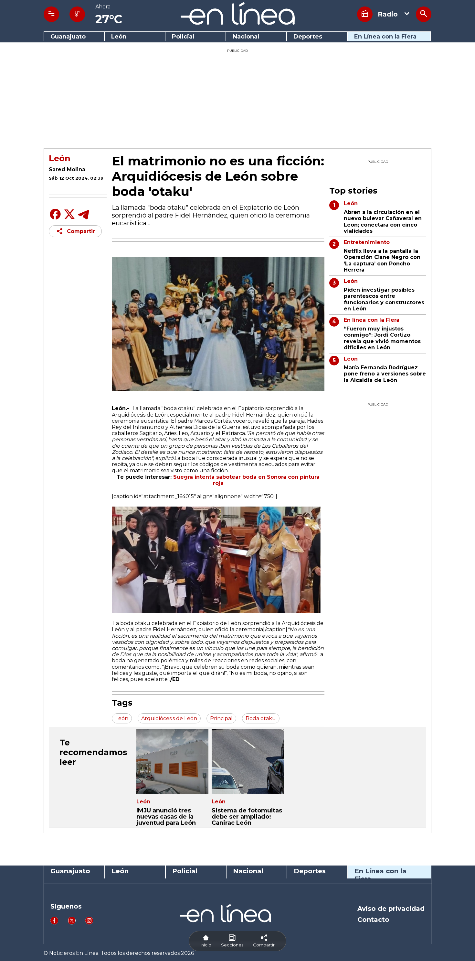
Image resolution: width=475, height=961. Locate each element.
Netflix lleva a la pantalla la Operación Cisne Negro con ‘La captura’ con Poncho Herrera (382, 260)
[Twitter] (69, 218)
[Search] (423, 14)
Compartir (81, 231)
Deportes (307, 36)
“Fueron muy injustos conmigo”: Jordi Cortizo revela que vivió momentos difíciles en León (382, 338)
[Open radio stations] (365, 14)
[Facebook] (55, 219)
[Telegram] (83, 219)
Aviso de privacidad (391, 908)
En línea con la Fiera (371, 320)
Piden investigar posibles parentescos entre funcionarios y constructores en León (384, 299)
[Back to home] (238, 23)
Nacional (246, 36)
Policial (183, 36)
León (118, 36)
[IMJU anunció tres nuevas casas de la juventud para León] (172, 761)
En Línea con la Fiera (385, 36)
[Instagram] (89, 923)
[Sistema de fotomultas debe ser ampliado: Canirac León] (248, 761)
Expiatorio (251, 408)
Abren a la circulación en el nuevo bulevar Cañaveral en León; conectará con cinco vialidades (383, 221)
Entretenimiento (367, 242)
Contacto (373, 919)
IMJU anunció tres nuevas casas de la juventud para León (166, 816)
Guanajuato (68, 36)
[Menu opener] (51, 14)
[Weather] (77, 14)
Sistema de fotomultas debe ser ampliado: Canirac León (247, 816)
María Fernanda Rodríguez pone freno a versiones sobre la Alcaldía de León (385, 373)
